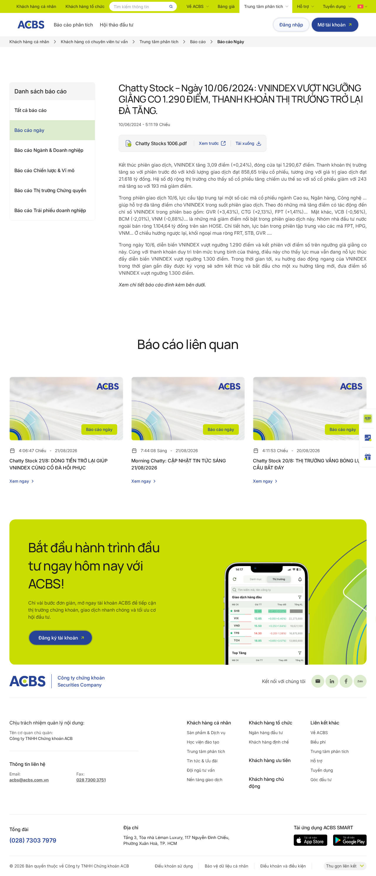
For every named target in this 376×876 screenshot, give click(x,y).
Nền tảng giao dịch (204, 779)
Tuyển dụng (334, 6)
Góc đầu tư (321, 779)
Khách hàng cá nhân (36, 6)
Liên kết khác (324, 723)
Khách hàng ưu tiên (270, 760)
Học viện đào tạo (203, 741)
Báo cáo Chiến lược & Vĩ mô (44, 170)
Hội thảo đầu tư (116, 25)
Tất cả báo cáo (30, 110)
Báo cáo (198, 41)
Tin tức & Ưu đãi (202, 760)
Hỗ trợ (303, 6)
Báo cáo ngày (29, 130)
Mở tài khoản (331, 25)
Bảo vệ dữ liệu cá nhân (226, 865)
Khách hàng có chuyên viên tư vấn (94, 41)
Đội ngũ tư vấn (201, 770)
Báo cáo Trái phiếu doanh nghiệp (50, 210)
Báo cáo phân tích (73, 25)
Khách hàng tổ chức (85, 6)
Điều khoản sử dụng (174, 865)
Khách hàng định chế (269, 741)
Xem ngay (19, 481)
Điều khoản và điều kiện (283, 865)
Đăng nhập (291, 25)
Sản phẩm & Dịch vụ (206, 732)
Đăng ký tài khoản (58, 638)
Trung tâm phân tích (263, 6)
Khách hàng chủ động (266, 782)
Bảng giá (226, 6)
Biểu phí (317, 741)
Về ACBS (195, 6)
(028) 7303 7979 (32, 840)
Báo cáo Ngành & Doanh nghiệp (48, 150)
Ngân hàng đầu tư (266, 732)
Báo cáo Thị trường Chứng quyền (50, 190)
